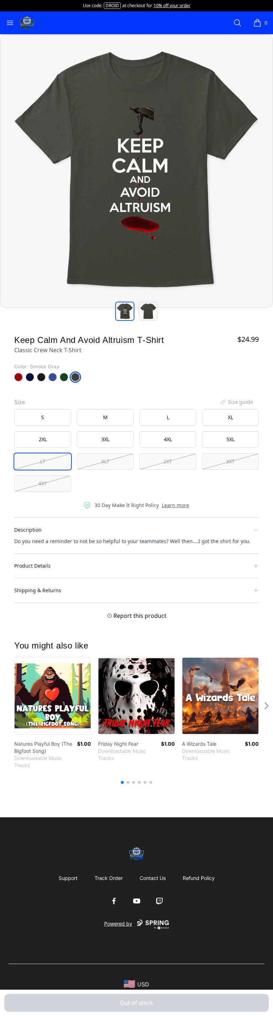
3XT (230, 461)
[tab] (125, 311)
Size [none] (19, 402)
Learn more (175, 505)
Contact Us (153, 878)
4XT (42, 483)
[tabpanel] (136, 171)
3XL (105, 439)
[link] (53, 695)
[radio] (42, 417)
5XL (230, 439)
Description (28, 529)
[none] (236, 402)
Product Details (32, 565)
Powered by (118, 924)
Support (68, 878)
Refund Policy (199, 878)
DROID (112, 5)
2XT (168, 461)
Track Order (109, 878)
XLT (105, 461)
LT (43, 461)
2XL (43, 439)
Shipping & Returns (37, 590)
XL (230, 417)
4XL (168, 439)
